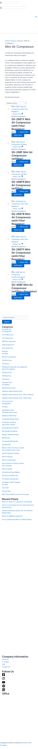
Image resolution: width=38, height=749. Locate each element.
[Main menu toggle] (36, 17)
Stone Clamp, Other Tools (11, 450)
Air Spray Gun (6, 329)
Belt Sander (6, 438)
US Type (5, 484)
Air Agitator (6, 385)
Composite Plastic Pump (10, 419)
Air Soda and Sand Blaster (11, 472)
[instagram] (3, 679)
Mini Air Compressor (9, 357)
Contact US (6, 667)
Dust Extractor (7, 466)
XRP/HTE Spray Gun (9, 341)
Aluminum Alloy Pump (9, 412)
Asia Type (5, 488)
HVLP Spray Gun (7, 335)
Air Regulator (6, 403)
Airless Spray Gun (8, 345)
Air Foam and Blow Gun (10, 475)
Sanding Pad (6, 444)
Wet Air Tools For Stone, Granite (13, 448)
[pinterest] (3, 687)
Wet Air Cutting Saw (9, 460)
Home (7, 41)
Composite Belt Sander (10, 441)
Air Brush (5, 353)
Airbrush (5, 351)
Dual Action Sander (8, 425)
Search (6, 322)
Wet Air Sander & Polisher (10, 453)
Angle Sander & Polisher (10, 428)
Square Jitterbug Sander (10, 434)
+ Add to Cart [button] (23, 132)
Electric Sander (7, 469)
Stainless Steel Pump (9, 416)
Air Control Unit (7, 401)
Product (13, 41)
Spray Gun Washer (8, 369)
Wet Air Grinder (7, 457)
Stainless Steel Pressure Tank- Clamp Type (16, 398)
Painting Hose (7, 360)
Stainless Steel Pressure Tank (12, 391)
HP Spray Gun (7, 331)
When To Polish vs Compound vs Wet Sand (17, 502)
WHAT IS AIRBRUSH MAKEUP (12, 516)
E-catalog (5, 662)
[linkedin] (3, 691)
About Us (5, 659)
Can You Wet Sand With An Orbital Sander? (17, 519)
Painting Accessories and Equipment (14, 367)
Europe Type (6, 491)
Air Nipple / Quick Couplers (11, 482)
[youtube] (3, 683)
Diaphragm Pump (8, 410)
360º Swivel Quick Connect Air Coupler (15, 494)
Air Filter (5, 407)
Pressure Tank (7, 382)
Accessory (5, 364)
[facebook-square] (3, 676)
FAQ (3, 664)
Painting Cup (6, 376)
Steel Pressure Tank (9, 388)
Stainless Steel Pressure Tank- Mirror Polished (17, 395)
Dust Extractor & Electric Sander (13, 463)
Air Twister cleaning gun (10, 479)
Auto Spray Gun (7, 348)
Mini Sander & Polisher (9, 431)
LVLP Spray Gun (7, 338)
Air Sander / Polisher (9, 422)
